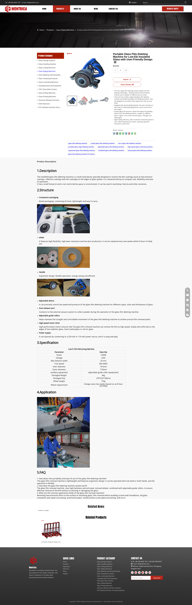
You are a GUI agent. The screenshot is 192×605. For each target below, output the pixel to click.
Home (65, 562)
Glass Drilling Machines (47, 93)
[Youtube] (139, 572)
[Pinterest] (146, 572)
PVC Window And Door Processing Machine (51, 107)
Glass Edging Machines (47, 71)
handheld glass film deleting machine (111, 150)
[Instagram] (143, 572)
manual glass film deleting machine (140, 150)
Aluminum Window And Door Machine (51, 100)
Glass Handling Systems (47, 64)
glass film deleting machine (77, 143)
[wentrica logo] (34, 560)
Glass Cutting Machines (47, 68)
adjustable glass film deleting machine (111, 147)
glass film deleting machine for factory (81, 154)
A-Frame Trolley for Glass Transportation (52, 542)
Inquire (125, 79)
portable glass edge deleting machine (81, 147)
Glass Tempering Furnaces (48, 78)
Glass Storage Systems (47, 60)
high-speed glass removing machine (140, 147)
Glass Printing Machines (47, 96)
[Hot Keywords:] (185, 2)
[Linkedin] (135, 572)
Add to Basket (126, 84)
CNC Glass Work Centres (48, 89)
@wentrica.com (145, 564)
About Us (66, 569)
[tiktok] (149, 572)
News (64, 571)
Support (65, 573)
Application (66, 566)
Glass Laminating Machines (48, 82)
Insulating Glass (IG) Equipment (50, 86)
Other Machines (44, 104)
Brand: (115, 130)
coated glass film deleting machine (103, 143)
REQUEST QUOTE (172, 8)
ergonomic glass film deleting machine (81, 150)
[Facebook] (132, 572)
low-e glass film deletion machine (129, 143)
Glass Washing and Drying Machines (51, 75)
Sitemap (120, 601)
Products (66, 564)
